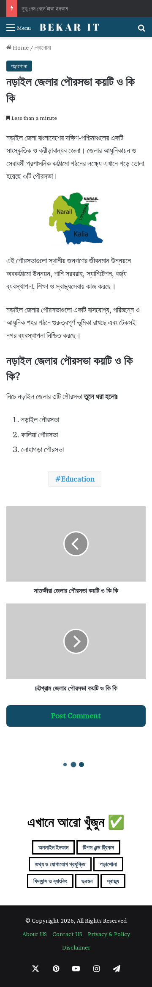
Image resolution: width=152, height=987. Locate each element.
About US (34, 934)
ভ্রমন (86, 880)
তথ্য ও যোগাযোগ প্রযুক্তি (60, 864)
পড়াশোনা (43, 47)
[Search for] (141, 30)
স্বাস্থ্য (113, 880)
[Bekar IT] (71, 27)
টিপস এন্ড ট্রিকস (98, 847)
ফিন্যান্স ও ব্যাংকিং (50, 880)
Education (78, 479)
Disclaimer (76, 947)
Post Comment (76, 716)
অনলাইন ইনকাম (53, 847)
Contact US (67, 934)
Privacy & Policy (109, 934)
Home (20, 47)
